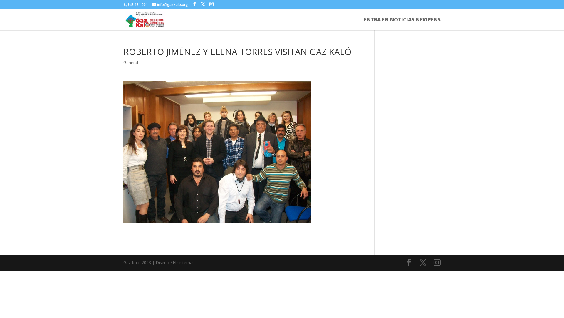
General (130, 62)
